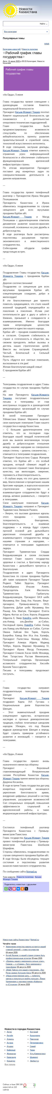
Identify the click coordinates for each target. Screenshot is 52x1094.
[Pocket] (14, 888)
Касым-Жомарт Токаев (27, 112)
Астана (10, 1043)
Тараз (32, 1050)
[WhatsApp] (6, 888)
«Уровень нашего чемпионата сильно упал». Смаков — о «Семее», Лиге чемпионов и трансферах (25, 964)
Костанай (34, 1032)
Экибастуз (34, 1061)
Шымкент (34, 1057)
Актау (9, 1032)
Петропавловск (36, 1043)
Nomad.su (31, 871)
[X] (26, 888)
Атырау (10, 1046)
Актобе (10, 1035)
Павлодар (34, 1039)
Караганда (11, 1057)
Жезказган (11, 1054)
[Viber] (10, 888)
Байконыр (11, 1050)
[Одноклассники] (22, 888)
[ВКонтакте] (18, 888)
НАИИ (41, 44)
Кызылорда (35, 1035)
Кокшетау (11, 1061)
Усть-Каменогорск (37, 1054)
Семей (33, 1046)
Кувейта (27, 618)
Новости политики (25, 877)
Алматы (10, 1039)
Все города (10, 1064)
